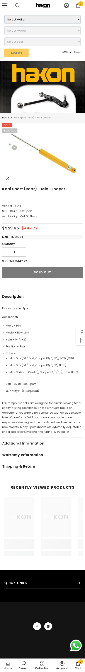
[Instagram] (48, 626)
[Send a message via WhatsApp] (76, 645)
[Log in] (66, 5)
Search (16, 53)
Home (5, 117)
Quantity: (8, 244)
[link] (42, 87)
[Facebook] (37, 626)
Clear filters (71, 52)
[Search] (17, 5)
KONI (18, 206)
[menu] (4, 5)
